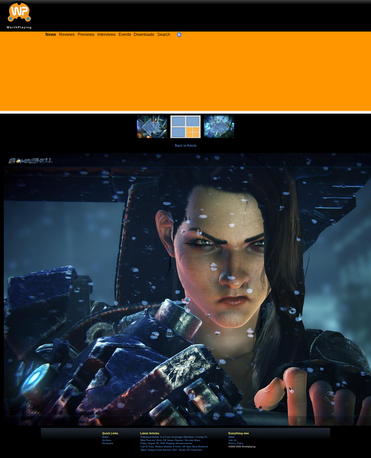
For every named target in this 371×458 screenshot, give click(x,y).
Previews (86, 34)
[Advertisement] (185, 75)
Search (163, 34)
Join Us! (232, 440)
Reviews (67, 34)
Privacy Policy (235, 443)
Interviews (106, 34)
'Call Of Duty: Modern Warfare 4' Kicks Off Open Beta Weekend (174, 446)
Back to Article (185, 145)
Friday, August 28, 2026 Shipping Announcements (166, 443)
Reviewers (107, 443)
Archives (106, 440)
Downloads (144, 34)
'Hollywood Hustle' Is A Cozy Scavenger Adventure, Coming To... (174, 437)
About (231, 437)
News (105, 437)
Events (125, 34)
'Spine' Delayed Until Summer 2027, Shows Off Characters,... (172, 450)
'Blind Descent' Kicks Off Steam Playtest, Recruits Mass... (171, 440)
